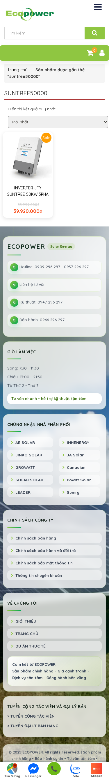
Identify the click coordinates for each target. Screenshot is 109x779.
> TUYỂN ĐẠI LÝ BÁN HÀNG (32, 725)
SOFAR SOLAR (29, 479)
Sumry (73, 492)
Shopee (96, 776)
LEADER (23, 492)
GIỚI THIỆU (25, 621)
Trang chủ (17, 69)
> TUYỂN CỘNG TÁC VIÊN (31, 716)
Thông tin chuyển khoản (38, 575)
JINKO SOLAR (28, 454)
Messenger (33, 776)
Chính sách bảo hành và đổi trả (45, 550)
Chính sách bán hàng (35, 537)
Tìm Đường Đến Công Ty (12, 776)
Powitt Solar (79, 479)
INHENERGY (78, 442)
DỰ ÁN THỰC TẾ (30, 645)
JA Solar (75, 454)
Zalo (75, 776)
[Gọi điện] (54, 770)
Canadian (76, 467)
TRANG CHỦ (26, 633)
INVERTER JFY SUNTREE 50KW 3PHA (28, 191)
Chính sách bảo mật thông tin (44, 562)
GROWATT (25, 467)
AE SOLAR (25, 442)
